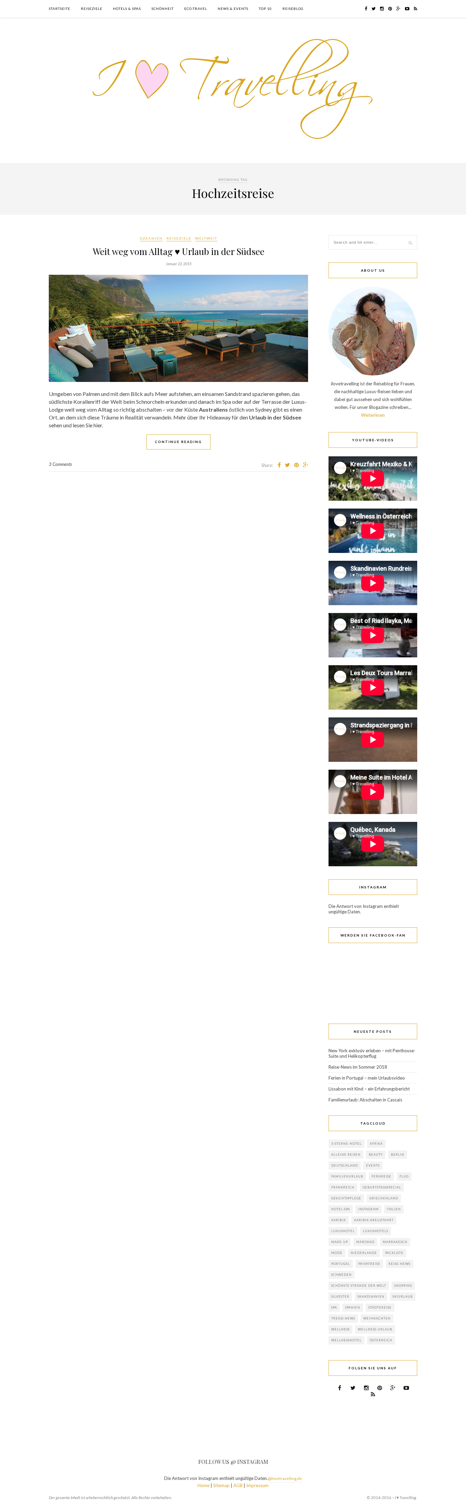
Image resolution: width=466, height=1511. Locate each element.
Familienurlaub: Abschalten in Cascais (365, 1099)
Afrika (376, 1143)
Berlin (397, 1154)
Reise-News (399, 1264)
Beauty (376, 1154)
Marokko (365, 1242)
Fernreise (381, 1176)
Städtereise (380, 1307)
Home (203, 1485)
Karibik (338, 1220)
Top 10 (265, 8)
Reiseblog (293, 8)
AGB (238, 1485)
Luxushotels (375, 1231)
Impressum (257, 1485)
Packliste (394, 1253)
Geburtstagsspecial (382, 1187)
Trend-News (343, 1318)
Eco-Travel (195, 8)
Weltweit (206, 238)
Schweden (341, 1275)
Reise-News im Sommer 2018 (358, 1067)
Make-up (339, 1242)
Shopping (403, 1285)
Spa (334, 1307)
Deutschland (344, 1165)
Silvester (340, 1296)
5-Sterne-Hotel (346, 1143)
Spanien (352, 1307)
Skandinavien (371, 1296)
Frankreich (342, 1187)
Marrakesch (395, 1242)
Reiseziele (91, 8)
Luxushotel (343, 1231)
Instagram (368, 1209)
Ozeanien (151, 238)
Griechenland (383, 1198)
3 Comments (60, 464)
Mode (337, 1253)
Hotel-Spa (340, 1209)
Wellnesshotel (346, 1340)
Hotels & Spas (127, 8)
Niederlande (364, 1253)
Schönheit (162, 8)
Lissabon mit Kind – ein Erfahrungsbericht (369, 1089)
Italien (394, 1209)
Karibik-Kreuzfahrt (374, 1220)
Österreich (381, 1340)
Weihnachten (377, 1318)
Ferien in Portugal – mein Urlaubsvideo (367, 1078)
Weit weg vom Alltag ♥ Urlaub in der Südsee (178, 251)
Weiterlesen (373, 415)
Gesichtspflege (346, 1198)
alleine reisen (346, 1154)
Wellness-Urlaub (375, 1329)
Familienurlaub (347, 1176)
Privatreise (369, 1264)
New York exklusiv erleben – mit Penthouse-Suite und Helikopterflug (372, 1053)
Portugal (340, 1264)
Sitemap (221, 1485)
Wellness (340, 1329)
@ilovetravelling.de (285, 1478)
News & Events (233, 8)
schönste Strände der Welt (358, 1285)
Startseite (59, 8)
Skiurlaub (403, 1296)
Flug (404, 1176)
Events (373, 1165)
